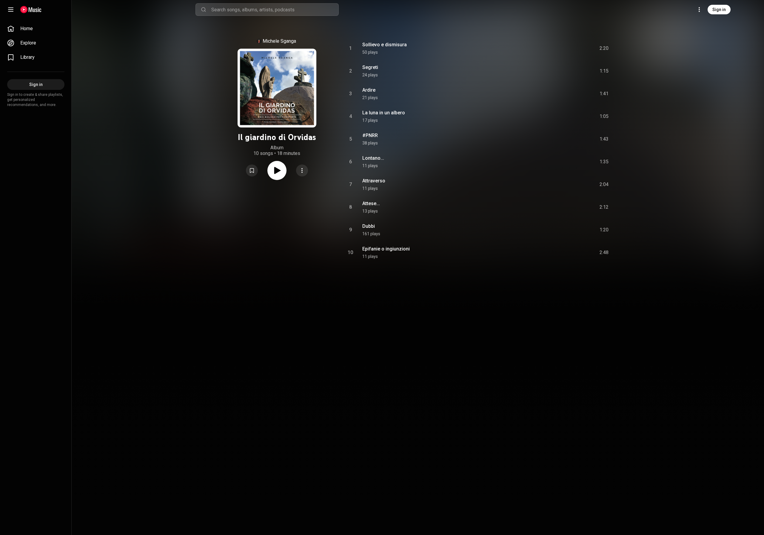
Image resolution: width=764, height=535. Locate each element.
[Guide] (10, 9)
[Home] (30, 9)
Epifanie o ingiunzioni (386, 249)
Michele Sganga (279, 41)
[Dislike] (570, 48)
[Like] (559, 48)
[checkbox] (604, 48)
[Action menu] (302, 170)
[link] (35, 28)
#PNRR (370, 135)
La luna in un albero (383, 113)
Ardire (368, 90)
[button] (252, 170)
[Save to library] (251, 170)
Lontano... (373, 158)
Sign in (719, 9)
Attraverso (373, 181)
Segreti (370, 67)
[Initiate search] (203, 9)
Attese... (371, 203)
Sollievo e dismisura (384, 44)
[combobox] (274, 10)
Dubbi (368, 226)
